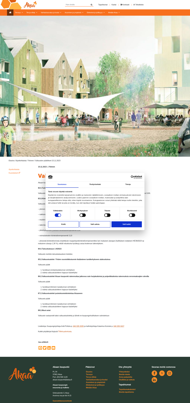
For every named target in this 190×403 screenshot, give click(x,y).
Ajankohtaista (14, 169)
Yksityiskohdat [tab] (95, 184)
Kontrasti (125, 5)
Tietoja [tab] (128, 184)
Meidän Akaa (113, 12)
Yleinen (52, 167)
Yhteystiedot (124, 372)
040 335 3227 (118, 326)
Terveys (18, 12)
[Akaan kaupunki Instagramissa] (169, 373)
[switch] (82, 215)
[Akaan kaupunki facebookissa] (154, 373)
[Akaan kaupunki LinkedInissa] (154, 380)
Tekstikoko (139, 5)
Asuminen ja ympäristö (73, 12)
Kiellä (63, 224)
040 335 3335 (78, 326)
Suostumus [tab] (62, 184)
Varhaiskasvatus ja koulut (50, 12)
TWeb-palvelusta (64, 331)
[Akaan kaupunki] (19, 4)
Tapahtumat (102, 5)
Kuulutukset (13, 173)
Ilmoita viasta (124, 374)
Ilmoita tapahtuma (126, 392)
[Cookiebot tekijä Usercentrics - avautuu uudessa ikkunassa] (132, 177)
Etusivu (89, 372)
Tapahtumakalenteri (127, 389)
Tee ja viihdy (30, 12)
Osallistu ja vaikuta (127, 380)
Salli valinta (95, 224)
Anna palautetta (125, 377)
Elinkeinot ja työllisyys (95, 12)
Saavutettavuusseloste (62, 401)
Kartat (114, 5)
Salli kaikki (127, 224)
